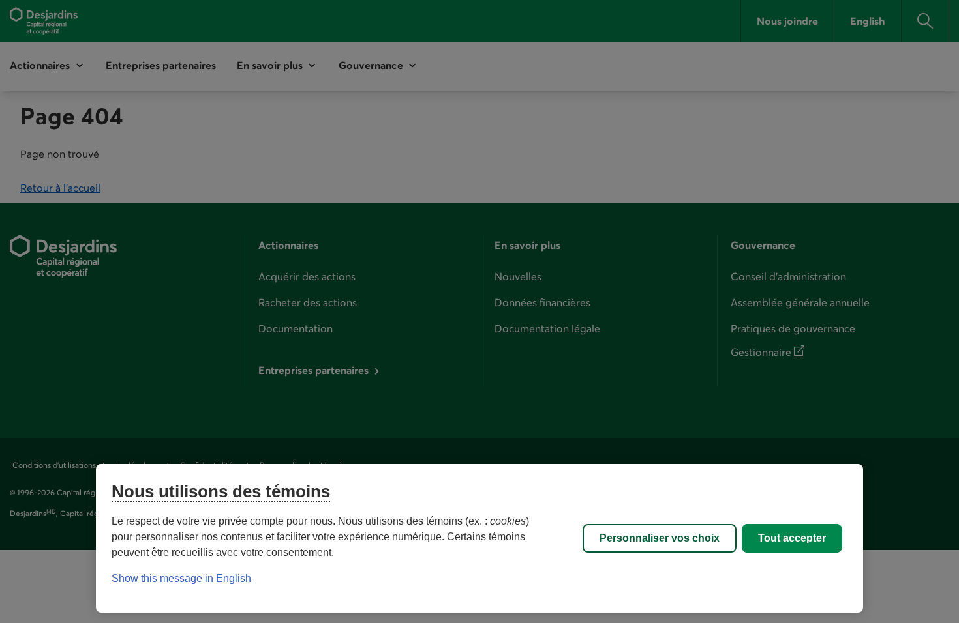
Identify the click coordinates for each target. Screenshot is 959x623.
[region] (479, 538)
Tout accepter (792, 537)
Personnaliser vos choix (660, 537)
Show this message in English (181, 578)
